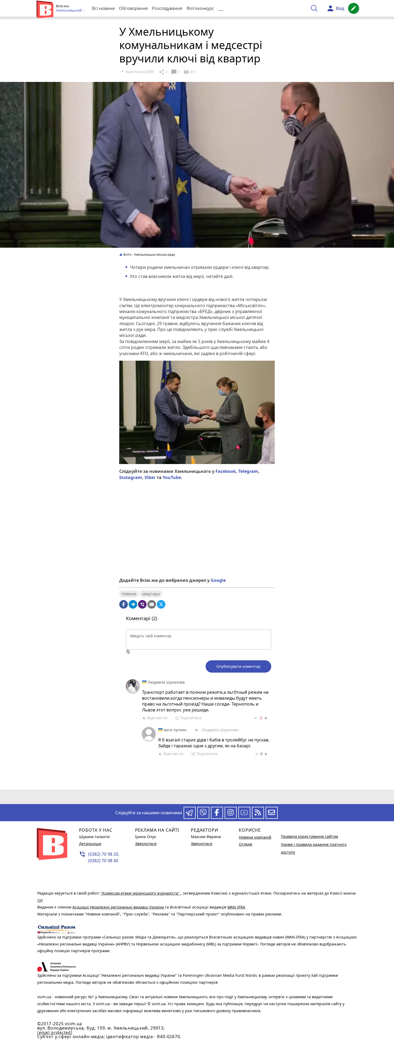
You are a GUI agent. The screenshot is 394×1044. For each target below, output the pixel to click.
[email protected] (54, 1032)
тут (40, 900)
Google (218, 580)
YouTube (172, 477)
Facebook (225, 471)
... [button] (220, 8)
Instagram (130, 477)
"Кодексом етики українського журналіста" (141, 893)
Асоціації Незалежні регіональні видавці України (118, 907)
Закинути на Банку (197, 554)
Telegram (248, 471)
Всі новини (103, 8)
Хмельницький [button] (69, 10)
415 (189, 72)
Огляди (245, 844)
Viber (149, 477)
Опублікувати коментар (238, 666)
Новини (129, 593)
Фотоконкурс (200, 8)
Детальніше (90, 843)
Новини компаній (255, 837)
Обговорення (133, 8)
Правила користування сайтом (309, 836)
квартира (151, 593)
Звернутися (146, 843)
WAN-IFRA (236, 907)
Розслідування (167, 8)
